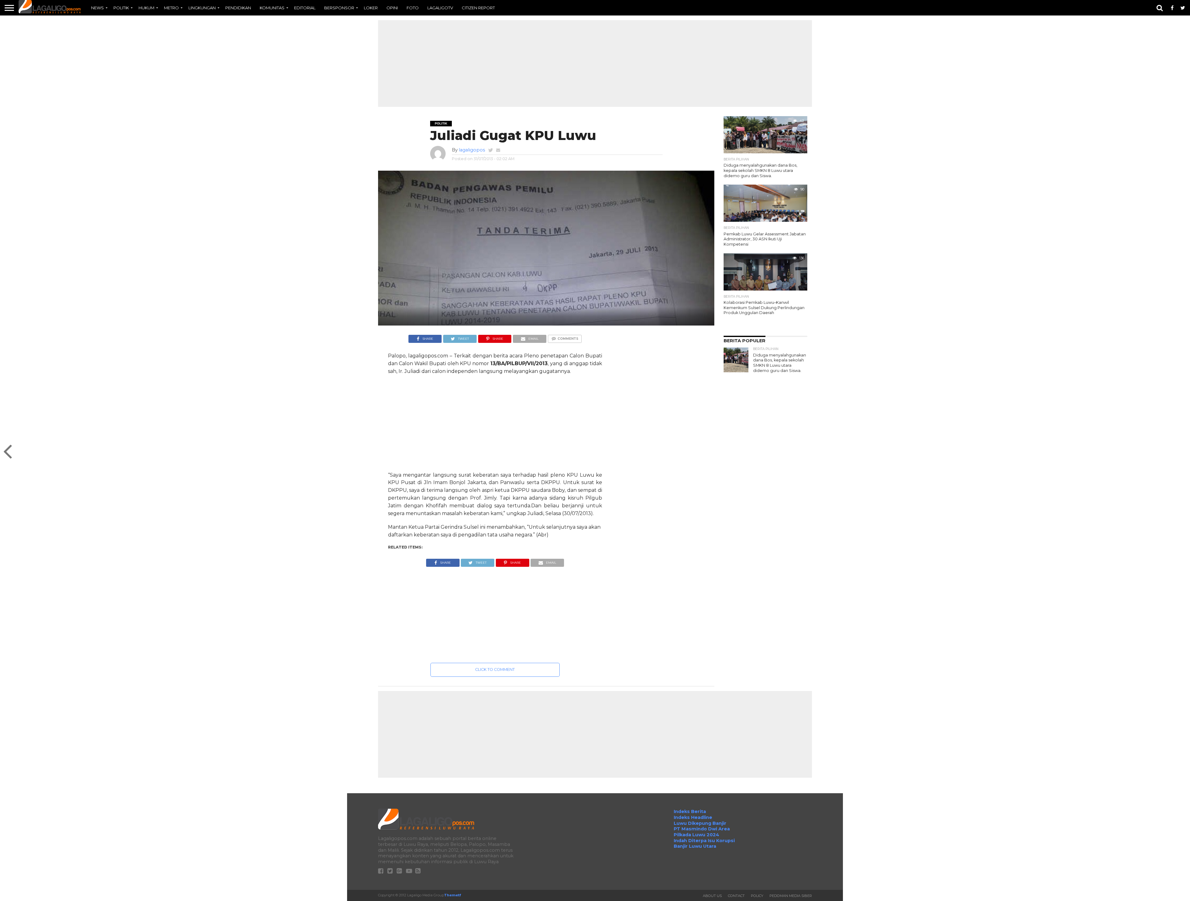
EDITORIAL (304, 7)
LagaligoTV (440, 7)
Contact (736, 896)
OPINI (392, 7)
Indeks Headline (693, 817)
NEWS (97, 7)
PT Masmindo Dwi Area (702, 829)
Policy (757, 896)
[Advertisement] (595, 63)
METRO (171, 7)
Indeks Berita (690, 811)
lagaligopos (472, 150)
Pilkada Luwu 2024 (696, 835)
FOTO (413, 7)
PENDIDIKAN (238, 7)
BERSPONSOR (339, 7)
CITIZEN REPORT (478, 7)
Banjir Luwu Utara (695, 846)
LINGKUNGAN (202, 7)
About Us (712, 896)
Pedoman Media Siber (790, 896)
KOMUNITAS (272, 7)
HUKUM (146, 7)
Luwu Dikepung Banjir (700, 823)
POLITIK (121, 7)
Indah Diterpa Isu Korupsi (704, 840)
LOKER (371, 7)
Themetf (452, 895)
